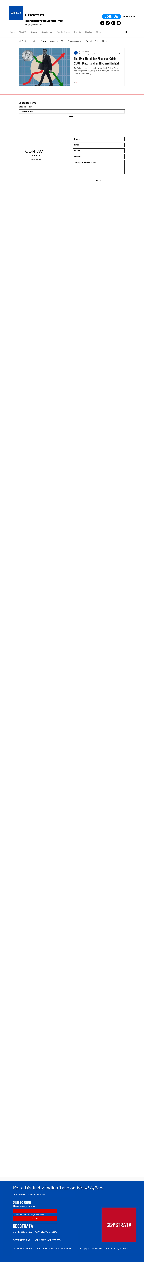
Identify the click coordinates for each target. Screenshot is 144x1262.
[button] (122, 41)
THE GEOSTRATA (34, 15)
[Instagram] (102, 23)
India (34, 41)
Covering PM (92, 41)
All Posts (23, 41)
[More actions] (120, 52)
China (43, 41)
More (104, 41)
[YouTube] (119, 23)
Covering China (74, 41)
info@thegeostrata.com (33, 25)
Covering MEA (56, 41)
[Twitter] (108, 23)
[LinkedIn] (113, 23)
